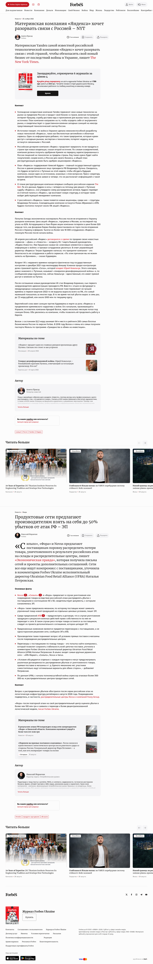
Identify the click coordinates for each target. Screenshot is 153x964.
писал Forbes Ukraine (48, 709)
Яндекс (39, 432)
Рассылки (57, 934)
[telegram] (141, 894)
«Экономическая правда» (35, 560)
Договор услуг (11, 934)
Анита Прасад (27, 36)
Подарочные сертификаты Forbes (20, 946)
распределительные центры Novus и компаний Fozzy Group (70, 697)
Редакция (48, 938)
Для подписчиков (14, 10)
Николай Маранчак (29, 534)
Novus (20, 595)
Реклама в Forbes (29, 942)
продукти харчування (31, 817)
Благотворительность (49, 942)
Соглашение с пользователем (30, 930)
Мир (91, 10)
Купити (48, 93)
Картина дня (22, 370)
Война (85, 10)
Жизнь (99, 10)
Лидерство (109, 10)
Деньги (49, 10)
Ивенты (24, 934)
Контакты (10, 930)
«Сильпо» (33, 595)
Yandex (31, 432)
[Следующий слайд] (144, 443)
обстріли (44, 817)
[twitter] (126, 894)
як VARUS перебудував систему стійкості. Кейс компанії (97, 487)
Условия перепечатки (40, 934)
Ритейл (18, 817)
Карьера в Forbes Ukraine (56, 930)
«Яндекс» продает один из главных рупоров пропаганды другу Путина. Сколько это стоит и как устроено (47, 346)
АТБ (39, 616)
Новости (28, 10)
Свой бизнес (74, 10)
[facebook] (131, 894)
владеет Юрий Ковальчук (68, 268)
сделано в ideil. (140, 959)
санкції (18, 432)
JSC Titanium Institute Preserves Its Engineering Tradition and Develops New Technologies (31, 487)
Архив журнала (12, 942)
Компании (39, 10)
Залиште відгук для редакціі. (28, 422)
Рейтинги (120, 10)
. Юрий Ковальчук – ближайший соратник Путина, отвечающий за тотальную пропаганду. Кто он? (46, 363)
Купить (29, 917)
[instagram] (136, 894)
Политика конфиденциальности (19, 938)
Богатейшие (133, 10)
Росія (25, 432)
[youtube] (146, 894)
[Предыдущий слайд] (139, 827)
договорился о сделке (58, 239)
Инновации (60, 10)
